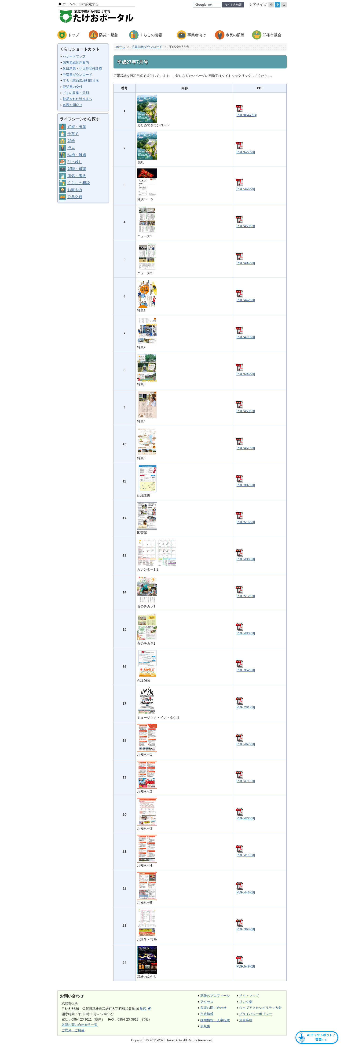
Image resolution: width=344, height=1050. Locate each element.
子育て (73, 134)
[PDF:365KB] (245, 189)
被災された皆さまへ (77, 99)
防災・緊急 (108, 35)
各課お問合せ (72, 105)
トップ (73, 35)
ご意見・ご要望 (73, 1030)
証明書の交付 (72, 87)
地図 (143, 1009)
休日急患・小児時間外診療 (82, 68)
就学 (71, 141)
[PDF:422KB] (245, 818)
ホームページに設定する (80, 4)
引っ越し (74, 162)
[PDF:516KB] (245, 522)
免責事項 (245, 1020)
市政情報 (206, 1014)
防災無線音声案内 (76, 62)
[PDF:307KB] (245, 485)
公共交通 (74, 197)
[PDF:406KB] (245, 263)
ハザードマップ (74, 56)
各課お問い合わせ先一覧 (80, 1025)
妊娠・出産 (76, 127)
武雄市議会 (272, 35)
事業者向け (196, 35)
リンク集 (245, 1002)
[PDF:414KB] (245, 855)
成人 (71, 148)
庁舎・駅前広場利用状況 (81, 80)
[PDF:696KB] (245, 374)
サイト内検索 (233, 4)
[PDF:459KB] (245, 226)
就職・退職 (76, 169)
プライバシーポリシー (255, 1014)
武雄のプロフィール (215, 995)
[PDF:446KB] (245, 892)
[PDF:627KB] (245, 152)
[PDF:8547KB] (246, 115)
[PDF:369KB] (245, 929)
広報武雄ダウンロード (147, 47)
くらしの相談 (78, 183)
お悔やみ (74, 190)
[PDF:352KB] (245, 670)
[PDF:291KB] (245, 707)
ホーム (120, 47)
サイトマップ (249, 995)
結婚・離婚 (76, 155)
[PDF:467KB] (245, 744)
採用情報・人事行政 (215, 1020)
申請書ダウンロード (77, 74)
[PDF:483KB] (245, 633)
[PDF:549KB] (245, 966)
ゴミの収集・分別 (76, 93)
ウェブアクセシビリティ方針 (260, 1008)
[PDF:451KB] (245, 448)
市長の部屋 (235, 35)
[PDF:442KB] (245, 300)
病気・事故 (76, 176)
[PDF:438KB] (245, 559)
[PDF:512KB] (245, 596)
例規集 (205, 1026)
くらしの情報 (151, 35)
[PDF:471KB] (245, 337)
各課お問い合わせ (213, 1008)
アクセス (206, 1002)
